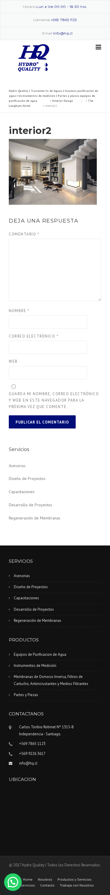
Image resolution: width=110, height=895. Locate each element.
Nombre (19, 310)
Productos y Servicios (74, 879)
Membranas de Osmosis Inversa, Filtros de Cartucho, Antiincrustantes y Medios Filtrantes (51, 680)
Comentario (24, 234)
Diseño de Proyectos (27, 478)
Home (28, 879)
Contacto (47, 885)
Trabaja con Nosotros (77, 885)
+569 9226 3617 (32, 753)
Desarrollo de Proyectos (30, 504)
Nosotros (45, 879)
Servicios (28, 885)
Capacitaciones (22, 491)
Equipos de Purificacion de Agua (40, 654)
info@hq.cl (63, 33)
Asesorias (17, 465)
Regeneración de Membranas (34, 518)
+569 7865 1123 (64, 20)
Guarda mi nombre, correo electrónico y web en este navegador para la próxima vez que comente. (54, 400)
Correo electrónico (33, 336)
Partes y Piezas (26, 694)
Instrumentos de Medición (35, 665)
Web (13, 361)
